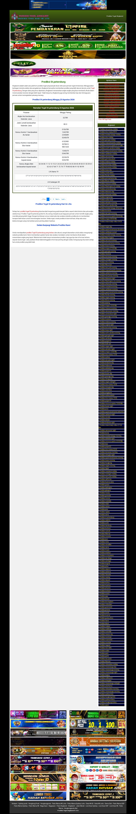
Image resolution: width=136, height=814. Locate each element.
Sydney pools (22, 803)
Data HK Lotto (99, 803)
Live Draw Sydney (92, 806)
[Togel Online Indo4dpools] (38, 796)
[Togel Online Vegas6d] (38, 742)
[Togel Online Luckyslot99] (98, 724)
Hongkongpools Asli (70, 808)
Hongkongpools (46, 803)
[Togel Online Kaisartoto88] (38, 787)
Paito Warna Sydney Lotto (76, 803)
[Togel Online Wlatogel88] (38, 769)
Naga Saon (44, 806)
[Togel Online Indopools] (98, 778)
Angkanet (71, 806)
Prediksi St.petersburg (53, 81)
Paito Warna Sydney (21, 806)
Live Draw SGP (103, 806)
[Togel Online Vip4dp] (98, 733)
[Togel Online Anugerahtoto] (98, 751)
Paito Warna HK (34, 806)
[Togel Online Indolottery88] (98, 760)
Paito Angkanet (62, 806)
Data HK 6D (89, 803)
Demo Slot (108, 803)
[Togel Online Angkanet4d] (98, 769)
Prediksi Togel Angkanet (115, 16)
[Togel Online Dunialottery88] (98, 742)
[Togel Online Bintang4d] (38, 760)
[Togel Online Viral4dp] (68, 73)
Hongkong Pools (34, 803)
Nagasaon (52, 806)
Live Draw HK (114, 806)
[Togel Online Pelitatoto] (68, 64)
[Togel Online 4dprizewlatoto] (38, 778)
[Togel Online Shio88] (98, 787)
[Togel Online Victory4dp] (38, 724)
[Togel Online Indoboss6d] (98, 715)
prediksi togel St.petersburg (29, 211)
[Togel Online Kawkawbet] (38, 733)
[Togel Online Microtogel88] (38, 715)
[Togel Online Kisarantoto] (68, 55)
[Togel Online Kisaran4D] (68, 45)
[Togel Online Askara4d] (38, 751)
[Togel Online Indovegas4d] (98, 796)
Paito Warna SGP (118, 803)
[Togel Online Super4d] (68, 36)
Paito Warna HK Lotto (59, 803)
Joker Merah (80, 806)
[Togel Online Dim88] (68, 27)
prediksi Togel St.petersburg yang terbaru (40, 232)
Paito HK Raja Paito (104, 119)
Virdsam (14, 803)
